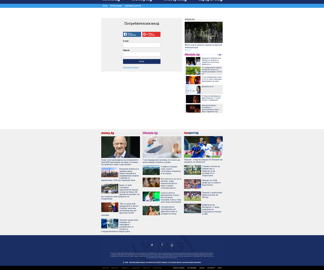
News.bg (105, 268)
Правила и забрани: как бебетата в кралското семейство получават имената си (211, 61)
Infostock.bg (157, 268)
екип (219, 268)
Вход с (132, 34)
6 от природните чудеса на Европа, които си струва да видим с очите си (212, 71)
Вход (105, 6)
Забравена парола (133, 6)
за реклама (191, 268)
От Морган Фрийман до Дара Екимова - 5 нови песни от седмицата (211, 98)
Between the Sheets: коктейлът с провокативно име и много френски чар (210, 108)
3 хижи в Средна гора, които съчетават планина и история (171, 169)
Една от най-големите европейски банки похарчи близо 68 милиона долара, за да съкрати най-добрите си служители (120, 192)
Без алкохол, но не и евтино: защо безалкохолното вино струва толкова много (171, 183)
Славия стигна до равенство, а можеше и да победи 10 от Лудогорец (211, 170)
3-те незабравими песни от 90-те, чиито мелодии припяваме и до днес (212, 79)
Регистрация (116, 6)
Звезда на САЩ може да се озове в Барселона (211, 182)
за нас (201, 268)
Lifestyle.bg (125, 268)
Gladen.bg (146, 268)
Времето (188, 50)
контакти (211, 268)
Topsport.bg (136, 268)
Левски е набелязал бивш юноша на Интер (212, 194)
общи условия (178, 268)
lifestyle (193, 54)
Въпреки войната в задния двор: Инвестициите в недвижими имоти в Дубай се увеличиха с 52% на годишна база (120, 174)
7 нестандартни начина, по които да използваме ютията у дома (161, 161)
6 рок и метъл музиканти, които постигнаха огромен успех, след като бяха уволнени (171, 197)
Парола (126, 50)
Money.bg (114, 268)
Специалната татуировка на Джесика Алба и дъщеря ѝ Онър (169, 210)
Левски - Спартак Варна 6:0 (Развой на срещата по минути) (203, 160)
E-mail (125, 41)
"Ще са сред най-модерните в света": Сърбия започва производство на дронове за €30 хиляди (120, 209)
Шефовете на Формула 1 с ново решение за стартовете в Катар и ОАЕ (211, 209)
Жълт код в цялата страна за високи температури (203, 46)
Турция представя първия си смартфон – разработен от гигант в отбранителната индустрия (119, 225)
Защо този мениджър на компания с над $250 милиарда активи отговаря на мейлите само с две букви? (120, 162)
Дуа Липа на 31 (208, 86)
